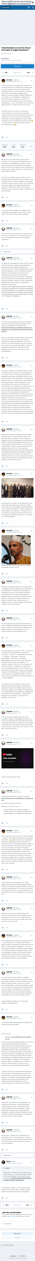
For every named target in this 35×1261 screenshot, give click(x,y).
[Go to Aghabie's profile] (3, 155)
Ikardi (8, 1161)
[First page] (2, 72)
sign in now (10, 1216)
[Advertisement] (17, 28)
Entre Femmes (17, 60)
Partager (18, 1233)
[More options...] (32, 80)
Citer (7, 137)
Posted (14, 81)
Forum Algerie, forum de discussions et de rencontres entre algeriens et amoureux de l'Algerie (16, 2)
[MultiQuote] (2, 137)
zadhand (6, 58)
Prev (6, 72)
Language (13, 1256)
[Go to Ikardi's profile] (3, 1162)
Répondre (17, 66)
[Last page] (32, 72)
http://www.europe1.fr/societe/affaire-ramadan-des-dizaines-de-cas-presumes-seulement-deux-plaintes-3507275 (17, 329)
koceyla (9, 80)
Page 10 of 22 (17, 72)
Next (28, 72)
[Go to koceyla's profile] (3, 81)
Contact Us (22, 1256)
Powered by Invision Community (17, 1258)
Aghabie (9, 154)
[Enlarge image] (32, 120)
